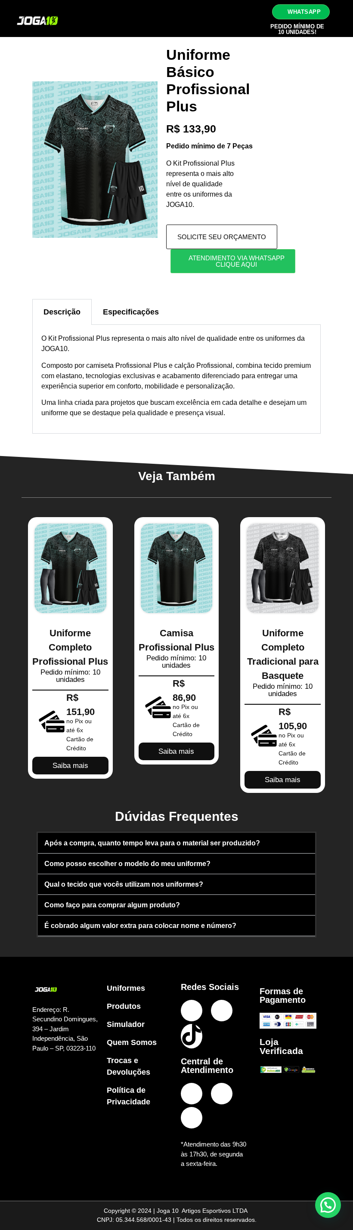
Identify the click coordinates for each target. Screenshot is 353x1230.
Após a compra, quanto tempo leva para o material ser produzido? (152, 843)
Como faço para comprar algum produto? (112, 905)
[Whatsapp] (221, 1093)
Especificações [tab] (131, 312)
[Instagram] (191, 1010)
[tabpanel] (176, 379)
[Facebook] (221, 1010)
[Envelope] (191, 1117)
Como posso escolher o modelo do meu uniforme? (127, 863)
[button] (244, 19)
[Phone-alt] (191, 1093)
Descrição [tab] (62, 312)
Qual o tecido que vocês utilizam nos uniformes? (123, 884)
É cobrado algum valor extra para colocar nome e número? (140, 925)
